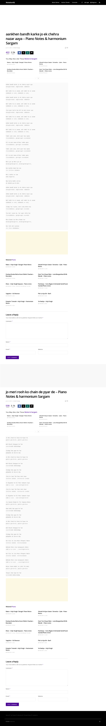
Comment (9, 321)
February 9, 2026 (11, 295)
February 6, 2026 (11, 305)
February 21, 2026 (43, 268)
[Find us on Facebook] (99, 722)
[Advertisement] (37, 19)
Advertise (19, 715)
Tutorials (74, 2)
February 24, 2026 (11, 266)
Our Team (13, 715)
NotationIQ (12, 721)
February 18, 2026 (11, 278)
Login (87, 2)
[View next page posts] (38, 78)
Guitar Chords (65, 2)
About (7, 715)
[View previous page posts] (35, 78)
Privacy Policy (27, 715)
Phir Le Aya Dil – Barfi (44, 293)
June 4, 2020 (9, 47)
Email (8, 349)
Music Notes (55, 2)
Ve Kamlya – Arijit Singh (45, 301)
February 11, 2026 (43, 288)
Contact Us (35, 715)
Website (40, 349)
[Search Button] (99, 2)
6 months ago (11, 64)
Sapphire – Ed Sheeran (13, 293)
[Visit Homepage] (10, 2)
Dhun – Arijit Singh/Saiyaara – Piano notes (19, 284)
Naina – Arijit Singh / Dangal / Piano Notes (19, 62)
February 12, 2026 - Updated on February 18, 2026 (18, 286)
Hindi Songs (17, 47)
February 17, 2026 (43, 278)
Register (94, 2)
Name (8, 342)
